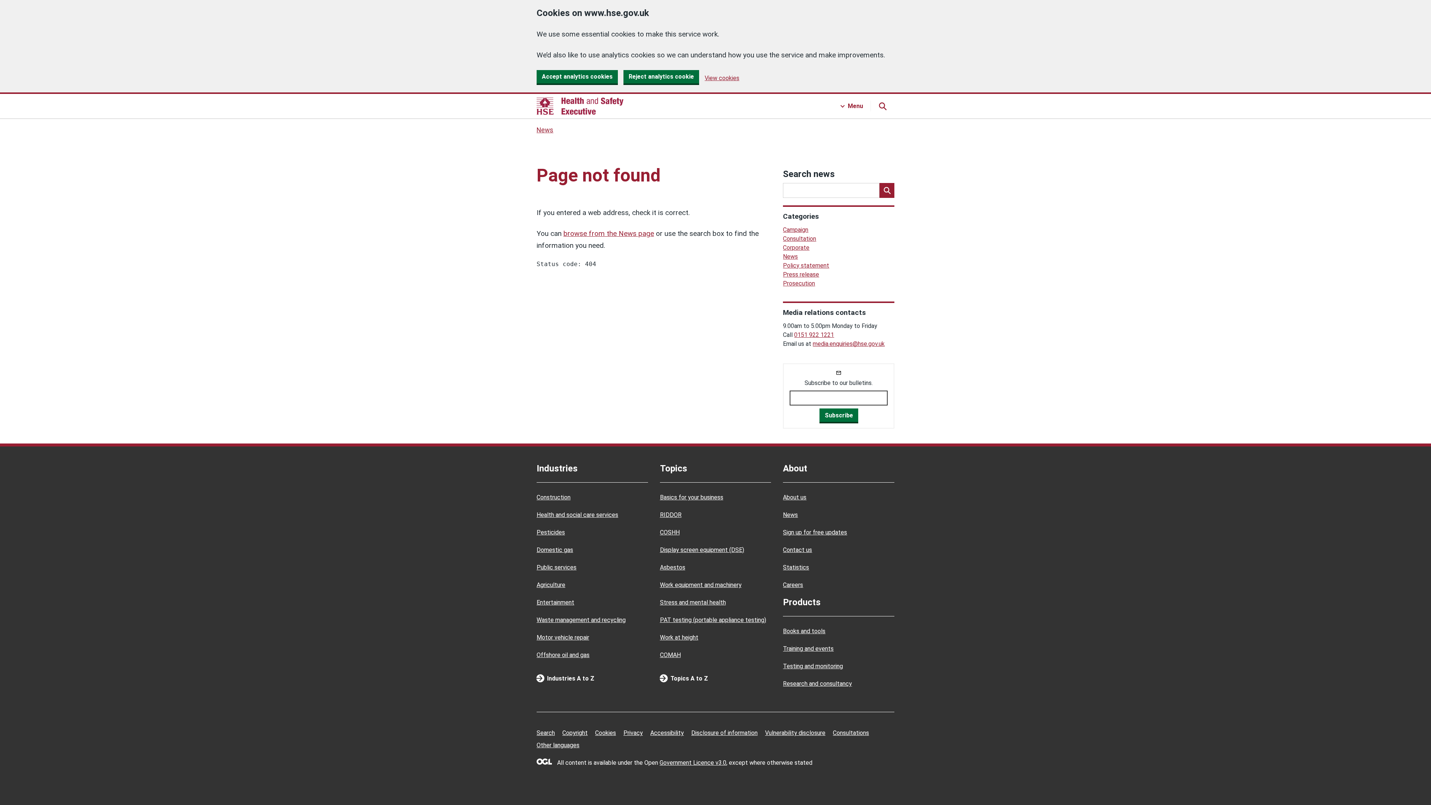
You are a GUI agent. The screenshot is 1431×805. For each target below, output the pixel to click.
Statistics (796, 567)
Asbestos (672, 567)
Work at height (679, 637)
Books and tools (804, 631)
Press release (801, 274)
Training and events (808, 648)
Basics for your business (691, 497)
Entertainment (555, 602)
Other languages (558, 745)
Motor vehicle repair (563, 637)
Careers (793, 584)
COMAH (670, 655)
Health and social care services (577, 514)
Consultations (851, 732)
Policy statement (806, 265)
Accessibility (667, 732)
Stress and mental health (693, 602)
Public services (556, 567)
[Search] (886, 190)
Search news (809, 174)
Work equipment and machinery (701, 584)
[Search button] (882, 106)
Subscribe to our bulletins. (839, 382)
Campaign (795, 229)
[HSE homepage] (580, 106)
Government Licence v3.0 (693, 762)
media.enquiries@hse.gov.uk (849, 343)
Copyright (575, 732)
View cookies (722, 78)
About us (794, 497)
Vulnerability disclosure (795, 732)
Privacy (633, 732)
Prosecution (799, 283)
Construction (554, 497)
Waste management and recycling (581, 620)
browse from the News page (608, 233)
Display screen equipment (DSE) (702, 549)
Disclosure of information (724, 732)
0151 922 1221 (814, 334)
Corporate (796, 247)
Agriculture (551, 584)
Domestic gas (555, 549)
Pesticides (551, 532)
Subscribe (839, 415)
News (545, 130)
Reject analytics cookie (661, 76)
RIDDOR (671, 514)
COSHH (670, 532)
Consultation (799, 238)
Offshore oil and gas (563, 655)
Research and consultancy (817, 683)
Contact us (797, 549)
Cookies (605, 732)
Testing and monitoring (813, 666)
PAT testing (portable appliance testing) (713, 620)
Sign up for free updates (815, 532)
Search (546, 732)
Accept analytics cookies (577, 76)
